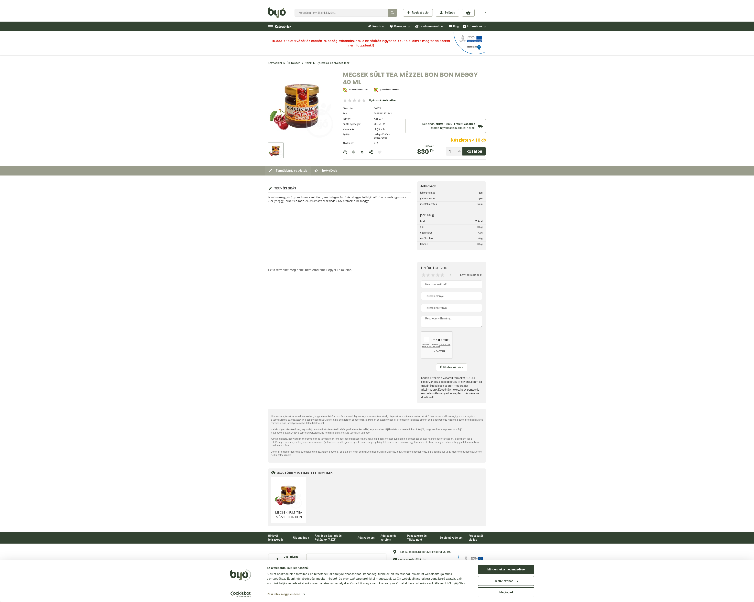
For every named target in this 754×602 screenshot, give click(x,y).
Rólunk (376, 26)
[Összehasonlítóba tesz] (345, 152)
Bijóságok (400, 26)
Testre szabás (503, 581)
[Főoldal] (278, 13)
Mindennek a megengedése (506, 569)
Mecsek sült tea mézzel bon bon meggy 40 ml (288, 514)
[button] (468, 13)
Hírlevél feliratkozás (276, 537)
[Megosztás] (371, 152)
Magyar (483, 12)
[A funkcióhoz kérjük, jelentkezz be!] (379, 152)
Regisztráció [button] (420, 12)
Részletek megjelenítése (283, 594)
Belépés (450, 12)
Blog (456, 26)
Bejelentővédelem (451, 537)
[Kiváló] (442, 275)
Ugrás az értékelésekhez (382, 100)
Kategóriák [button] (283, 26)
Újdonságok (301, 537)
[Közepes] (433, 275)
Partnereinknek (430, 26)
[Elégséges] (428, 275)
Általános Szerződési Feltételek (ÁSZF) (328, 537)
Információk (474, 26)
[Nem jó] (423, 275)
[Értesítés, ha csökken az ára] (362, 152)
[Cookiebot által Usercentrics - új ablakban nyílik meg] (240, 594)
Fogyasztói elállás (476, 537)
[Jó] (437, 275)
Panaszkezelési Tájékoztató (417, 537)
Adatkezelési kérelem (389, 537)
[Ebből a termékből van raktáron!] (353, 152)
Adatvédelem (366, 537)
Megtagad (506, 592)
